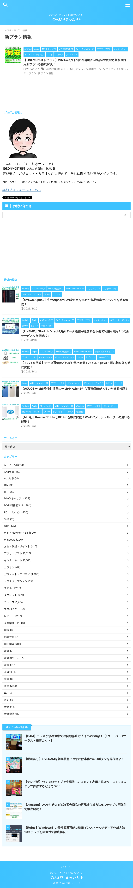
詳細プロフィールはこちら (21, 190)
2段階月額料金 (54, 69)
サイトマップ (66, 866)
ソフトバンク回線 (113, 69)
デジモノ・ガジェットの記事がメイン (66, 872)
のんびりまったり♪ (67, 19)
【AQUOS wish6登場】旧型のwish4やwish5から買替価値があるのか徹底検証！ (74, 388)
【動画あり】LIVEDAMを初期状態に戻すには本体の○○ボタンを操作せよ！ (74, 759)
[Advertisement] (66, 247)
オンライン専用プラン (89, 69)
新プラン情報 (46, 73)
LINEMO (69, 69)
